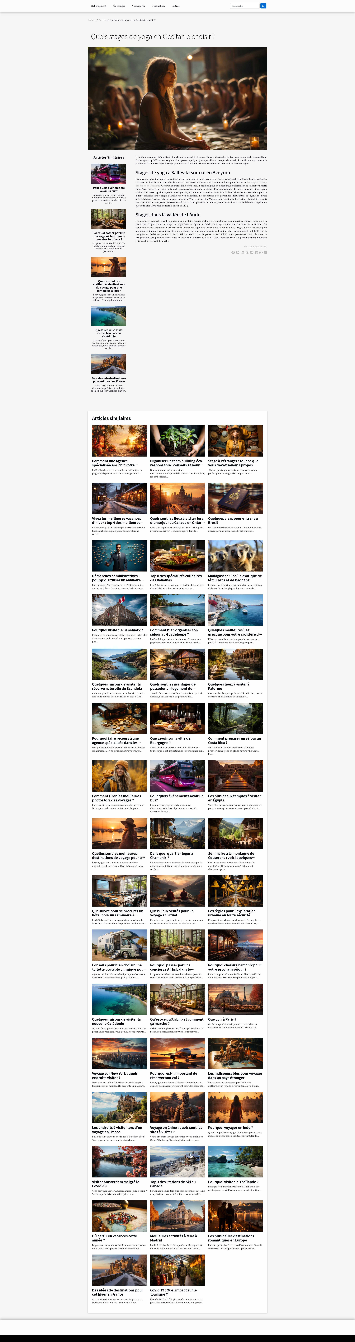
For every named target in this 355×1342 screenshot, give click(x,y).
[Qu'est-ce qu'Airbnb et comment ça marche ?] (177, 999)
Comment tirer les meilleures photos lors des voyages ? (116, 797)
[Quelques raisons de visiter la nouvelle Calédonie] (108, 316)
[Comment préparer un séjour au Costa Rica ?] (235, 718)
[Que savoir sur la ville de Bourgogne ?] (177, 718)
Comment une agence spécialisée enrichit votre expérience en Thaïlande (113, 465)
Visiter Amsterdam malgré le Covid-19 (115, 1183)
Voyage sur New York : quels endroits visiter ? (115, 1075)
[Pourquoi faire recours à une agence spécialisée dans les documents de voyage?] (119, 718)
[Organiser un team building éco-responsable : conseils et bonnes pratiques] (177, 440)
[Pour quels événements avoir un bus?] (108, 174)
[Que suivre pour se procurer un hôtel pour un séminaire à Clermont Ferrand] (119, 890)
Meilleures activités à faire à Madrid (173, 1237)
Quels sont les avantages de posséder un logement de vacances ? (173, 688)
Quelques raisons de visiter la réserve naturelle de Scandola (117, 686)
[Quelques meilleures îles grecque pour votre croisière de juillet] (235, 609)
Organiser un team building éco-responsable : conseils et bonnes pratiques (177, 465)
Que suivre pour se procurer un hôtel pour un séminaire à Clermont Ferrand (117, 915)
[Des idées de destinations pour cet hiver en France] (108, 364)
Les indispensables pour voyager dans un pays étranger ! (235, 1075)
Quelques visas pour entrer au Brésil (233, 520)
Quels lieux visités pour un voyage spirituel (172, 912)
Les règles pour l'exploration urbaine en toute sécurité (232, 912)
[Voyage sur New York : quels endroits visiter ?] (119, 1053)
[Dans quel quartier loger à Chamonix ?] (177, 833)
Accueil (91, 20)
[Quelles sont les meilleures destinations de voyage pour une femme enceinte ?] (108, 267)
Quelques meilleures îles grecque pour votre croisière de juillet (234, 634)
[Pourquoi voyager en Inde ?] (235, 1107)
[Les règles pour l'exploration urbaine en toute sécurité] (235, 890)
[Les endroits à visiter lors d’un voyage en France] (119, 1107)
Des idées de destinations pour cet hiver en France (109, 379)
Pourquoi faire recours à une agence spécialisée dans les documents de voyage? (115, 742)
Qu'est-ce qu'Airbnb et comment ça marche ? (177, 1021)
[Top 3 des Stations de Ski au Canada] (177, 1161)
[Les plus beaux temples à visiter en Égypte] (235, 775)
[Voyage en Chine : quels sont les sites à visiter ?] (177, 1107)
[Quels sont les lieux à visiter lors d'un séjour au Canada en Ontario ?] (177, 498)
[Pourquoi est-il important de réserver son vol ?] (177, 1053)
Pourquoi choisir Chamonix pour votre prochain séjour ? (234, 967)
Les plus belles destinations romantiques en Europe (231, 1237)
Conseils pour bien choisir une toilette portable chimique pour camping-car (118, 969)
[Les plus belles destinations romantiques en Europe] (235, 1215)
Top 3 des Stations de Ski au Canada (173, 1183)
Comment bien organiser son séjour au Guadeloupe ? (174, 631)
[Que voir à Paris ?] (235, 999)
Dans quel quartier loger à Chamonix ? (171, 855)
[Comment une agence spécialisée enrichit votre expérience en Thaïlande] (119, 440)
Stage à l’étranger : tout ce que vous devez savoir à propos (233, 462)
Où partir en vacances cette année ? (114, 1237)
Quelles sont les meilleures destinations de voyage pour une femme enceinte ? (109, 286)
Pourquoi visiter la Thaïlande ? (233, 1181)
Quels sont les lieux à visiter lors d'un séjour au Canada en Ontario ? (177, 522)
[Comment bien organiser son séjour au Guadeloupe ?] (177, 609)
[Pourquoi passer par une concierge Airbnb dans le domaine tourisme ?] (108, 219)
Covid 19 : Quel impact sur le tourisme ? (173, 1292)
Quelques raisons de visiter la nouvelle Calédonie (108, 333)
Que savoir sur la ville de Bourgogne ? (170, 740)
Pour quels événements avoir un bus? (109, 189)
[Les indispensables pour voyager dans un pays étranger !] (235, 1053)
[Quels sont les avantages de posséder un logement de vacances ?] (177, 664)
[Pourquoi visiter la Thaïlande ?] (235, 1161)
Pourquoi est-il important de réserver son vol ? (173, 1075)
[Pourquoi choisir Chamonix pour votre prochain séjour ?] (235, 944)
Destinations (158, 5)
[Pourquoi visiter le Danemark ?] (119, 609)
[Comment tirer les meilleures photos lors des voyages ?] (119, 775)
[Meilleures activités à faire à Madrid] (177, 1215)
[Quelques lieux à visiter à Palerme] (235, 664)
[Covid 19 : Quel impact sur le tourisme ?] (177, 1269)
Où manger (119, 5)
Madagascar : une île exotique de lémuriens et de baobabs (235, 577)
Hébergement (98, 5)
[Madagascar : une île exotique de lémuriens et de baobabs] (235, 555)
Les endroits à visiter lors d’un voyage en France (117, 1129)
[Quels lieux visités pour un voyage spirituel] (177, 890)
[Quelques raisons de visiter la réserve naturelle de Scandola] (119, 664)
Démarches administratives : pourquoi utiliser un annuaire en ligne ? (119, 580)
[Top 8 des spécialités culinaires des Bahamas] (177, 555)
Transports (138, 5)
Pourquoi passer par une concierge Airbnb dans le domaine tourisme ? (108, 236)
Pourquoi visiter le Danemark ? (117, 629)
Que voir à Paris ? (222, 1019)
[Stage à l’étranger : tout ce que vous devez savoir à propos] (235, 440)
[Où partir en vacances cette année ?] (119, 1215)
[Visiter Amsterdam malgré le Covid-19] (119, 1161)
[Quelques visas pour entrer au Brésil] (235, 498)
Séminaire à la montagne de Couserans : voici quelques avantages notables (231, 857)
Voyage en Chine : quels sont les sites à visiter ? (176, 1129)
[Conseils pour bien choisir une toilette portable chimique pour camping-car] (119, 944)
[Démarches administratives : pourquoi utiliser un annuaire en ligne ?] (119, 555)
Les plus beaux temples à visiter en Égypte (234, 797)
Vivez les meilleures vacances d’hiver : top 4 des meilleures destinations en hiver (116, 522)
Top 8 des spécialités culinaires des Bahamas (176, 577)
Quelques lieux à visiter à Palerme (229, 686)
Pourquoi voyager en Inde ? (230, 1127)
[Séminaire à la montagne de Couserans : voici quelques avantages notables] (235, 833)
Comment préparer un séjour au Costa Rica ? (234, 740)
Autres (176, 5)
